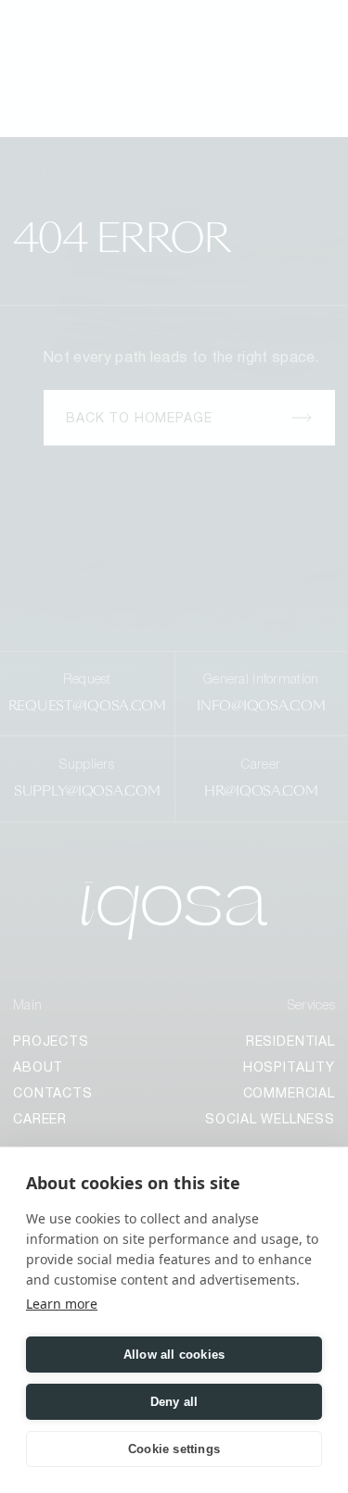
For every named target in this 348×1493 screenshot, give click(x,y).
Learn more (61, 1303)
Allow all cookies (174, 1354)
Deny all (174, 1402)
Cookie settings (174, 1449)
